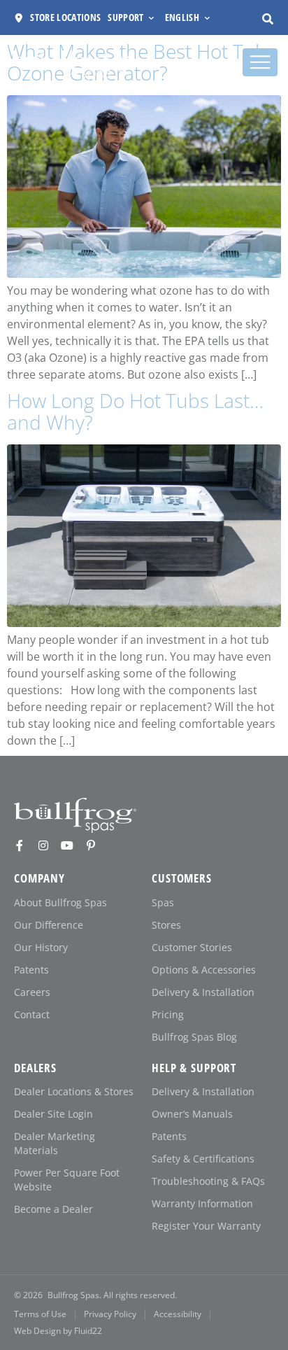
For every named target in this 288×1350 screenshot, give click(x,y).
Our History (41, 947)
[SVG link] (75, 815)
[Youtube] (67, 845)
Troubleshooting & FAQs (208, 1181)
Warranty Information (202, 1203)
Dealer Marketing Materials (54, 1143)
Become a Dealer (53, 1209)
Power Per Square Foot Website (67, 1179)
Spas (163, 902)
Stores (166, 924)
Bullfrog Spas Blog (194, 1036)
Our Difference (48, 924)
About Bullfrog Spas (60, 902)
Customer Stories (192, 947)
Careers (32, 992)
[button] (132, 18)
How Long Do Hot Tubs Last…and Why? (135, 411)
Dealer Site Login (53, 1113)
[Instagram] (43, 845)
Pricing (168, 1014)
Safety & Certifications (203, 1158)
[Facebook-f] (19, 845)
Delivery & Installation (203, 992)
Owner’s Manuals (192, 1113)
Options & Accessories (204, 969)
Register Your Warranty (206, 1225)
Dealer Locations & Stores (74, 1091)
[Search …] (267, 18)
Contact (32, 1014)
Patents (31, 969)
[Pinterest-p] (90, 845)
